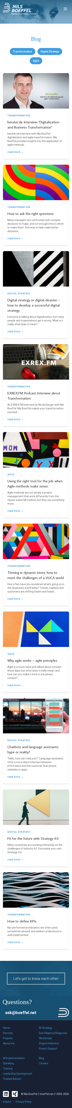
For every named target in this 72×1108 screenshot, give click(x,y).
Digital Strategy (50, 51)
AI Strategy (45, 1027)
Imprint (7, 1101)
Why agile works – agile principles (32, 660)
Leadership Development (17, 1073)
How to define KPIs (21, 921)
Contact (43, 1063)
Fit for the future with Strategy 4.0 (33, 838)
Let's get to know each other (36, 978)
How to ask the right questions (30, 213)
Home (6, 1027)
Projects (8, 1038)
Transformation (22, 51)
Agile (36, 60)
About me (9, 1043)
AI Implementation (14, 1058)
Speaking (8, 1063)
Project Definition (49, 1043)
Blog (41, 1058)
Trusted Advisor (12, 1078)
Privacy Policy (24, 1101)
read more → (15, 151)
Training (7, 1068)
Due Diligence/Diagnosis (53, 1033)
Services (8, 1033)
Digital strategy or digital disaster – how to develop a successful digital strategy (33, 305)
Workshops (45, 1038)
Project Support (48, 1048)
